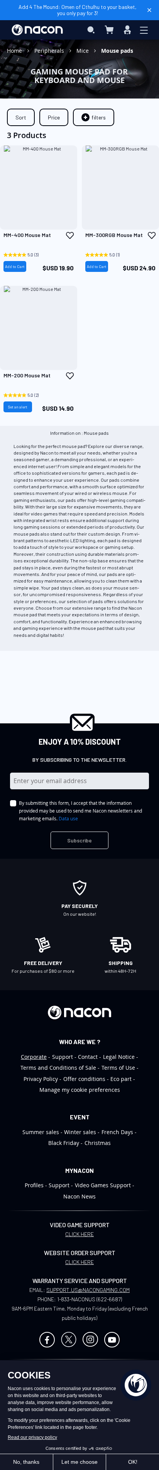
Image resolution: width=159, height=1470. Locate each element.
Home (15, 50)
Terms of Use (118, 1067)
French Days (117, 1132)
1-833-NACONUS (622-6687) (89, 1299)
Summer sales (40, 1132)
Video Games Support (103, 1185)
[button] (70, 235)
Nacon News (79, 1196)
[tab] (93, 117)
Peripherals (50, 50)
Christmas (98, 1143)
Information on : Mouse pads (79, 432)
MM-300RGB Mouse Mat (114, 235)
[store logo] (37, 29)
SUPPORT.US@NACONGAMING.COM (88, 1290)
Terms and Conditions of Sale (58, 1067)
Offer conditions (84, 1079)
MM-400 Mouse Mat (27, 235)
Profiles (34, 1185)
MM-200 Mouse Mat (27, 375)
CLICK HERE (79, 1234)
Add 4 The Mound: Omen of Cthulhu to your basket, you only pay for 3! (78, 9)
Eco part (121, 1079)
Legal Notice (119, 1056)
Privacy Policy (41, 1079)
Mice (83, 50)
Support (62, 1056)
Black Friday (63, 1143)
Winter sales (80, 1132)
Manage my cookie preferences (79, 1089)
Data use (68, 818)
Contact (88, 1056)
